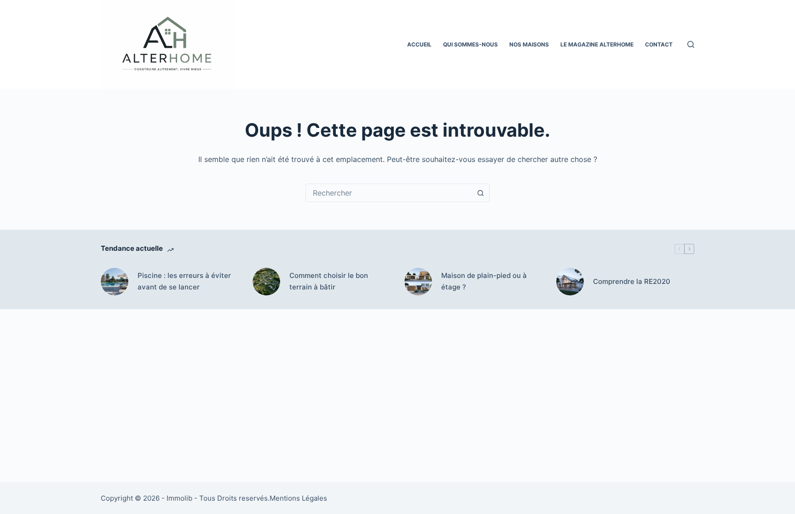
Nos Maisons (529, 44)
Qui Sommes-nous (470, 44)
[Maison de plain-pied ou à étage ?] (418, 281)
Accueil (419, 44)
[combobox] (389, 193)
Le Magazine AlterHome (597, 44)
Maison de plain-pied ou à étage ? (484, 281)
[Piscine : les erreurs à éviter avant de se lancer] (114, 281)
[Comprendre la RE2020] (570, 281)
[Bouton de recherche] (480, 193)
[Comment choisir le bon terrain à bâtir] (266, 281)
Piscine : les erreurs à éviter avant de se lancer (184, 281)
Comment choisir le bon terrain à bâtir (328, 281)
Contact (659, 44)
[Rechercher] (690, 44)
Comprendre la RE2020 (631, 281)
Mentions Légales (298, 498)
